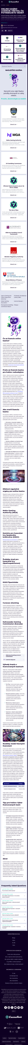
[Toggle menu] (2, 1)
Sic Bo (13, 942)
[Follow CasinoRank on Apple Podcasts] (22, 1007)
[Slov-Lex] (17, 1024)
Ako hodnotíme (14, 978)
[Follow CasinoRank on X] (12, 1007)
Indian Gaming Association (5, 301)
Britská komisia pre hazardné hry (10, 539)
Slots (14, 945)
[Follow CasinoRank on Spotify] (18, 1007)
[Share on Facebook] (5, 31)
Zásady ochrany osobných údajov (13, 983)
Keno (13, 940)
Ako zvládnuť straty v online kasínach (13, 964)
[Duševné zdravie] (12, 1032)
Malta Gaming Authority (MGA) (10, 755)
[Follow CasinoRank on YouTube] (15, 1007)
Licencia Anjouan (18, 301)
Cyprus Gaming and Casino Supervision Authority (6, 297)
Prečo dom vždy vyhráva (13, 954)
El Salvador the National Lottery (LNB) (20, 296)
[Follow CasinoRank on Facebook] (5, 1007)
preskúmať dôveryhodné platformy (16, 364)
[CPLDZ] (10, 1028)
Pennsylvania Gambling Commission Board (7, 305)
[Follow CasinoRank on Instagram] (8, 1007)
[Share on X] (2, 31)
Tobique (16, 305)
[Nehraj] (21, 1028)
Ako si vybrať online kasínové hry (13, 957)
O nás (13, 973)
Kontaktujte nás (14, 976)
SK (13, 1011)
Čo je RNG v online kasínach (14, 961)
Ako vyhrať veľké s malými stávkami (14, 959)
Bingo (13, 938)
